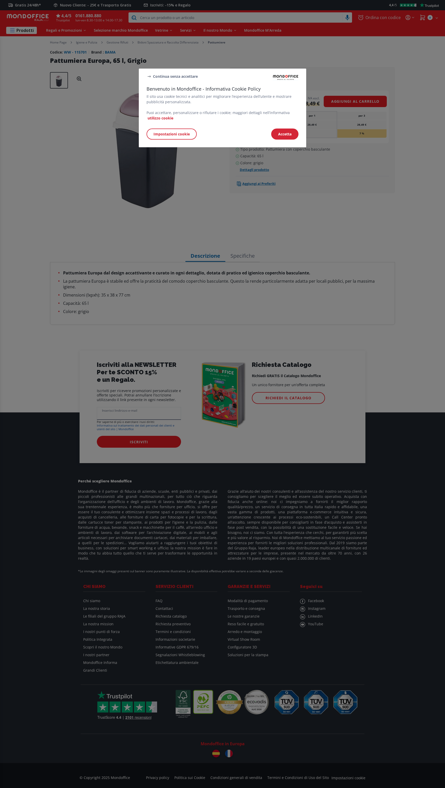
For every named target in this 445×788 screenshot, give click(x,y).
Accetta (285, 134)
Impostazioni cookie (171, 134)
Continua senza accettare (175, 76)
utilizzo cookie (160, 118)
